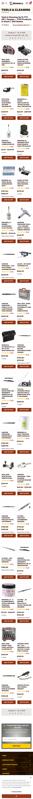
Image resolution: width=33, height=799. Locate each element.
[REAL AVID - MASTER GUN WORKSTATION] (9, 465)
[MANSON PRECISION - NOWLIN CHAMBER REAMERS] (9, 676)
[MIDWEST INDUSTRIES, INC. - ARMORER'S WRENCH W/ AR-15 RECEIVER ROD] (24, 549)
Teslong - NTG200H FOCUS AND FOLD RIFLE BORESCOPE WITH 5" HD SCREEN (23, 392)
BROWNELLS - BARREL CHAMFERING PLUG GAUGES (7, 225)
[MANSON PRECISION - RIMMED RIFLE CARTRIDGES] (9, 423)
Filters (6, 25)
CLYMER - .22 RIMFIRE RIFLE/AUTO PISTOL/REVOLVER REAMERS (24, 603)
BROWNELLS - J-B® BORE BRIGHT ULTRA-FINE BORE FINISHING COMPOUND (8, 603)
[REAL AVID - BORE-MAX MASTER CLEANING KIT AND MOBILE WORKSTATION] (24, 294)
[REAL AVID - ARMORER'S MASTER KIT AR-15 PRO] (9, 50)
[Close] (31, 778)
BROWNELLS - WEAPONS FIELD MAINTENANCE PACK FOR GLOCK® (24, 143)
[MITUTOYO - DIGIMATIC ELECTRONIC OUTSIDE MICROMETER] (9, 90)
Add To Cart (8, 76)
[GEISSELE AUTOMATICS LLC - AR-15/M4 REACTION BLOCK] (9, 336)
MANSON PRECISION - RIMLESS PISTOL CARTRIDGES (8, 518)
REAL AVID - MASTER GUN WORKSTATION (7, 476)
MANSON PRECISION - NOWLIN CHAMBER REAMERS (8, 688)
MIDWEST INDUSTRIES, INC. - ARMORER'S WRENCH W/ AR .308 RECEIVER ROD (8, 393)
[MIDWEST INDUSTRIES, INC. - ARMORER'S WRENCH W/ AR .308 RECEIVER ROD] (9, 380)
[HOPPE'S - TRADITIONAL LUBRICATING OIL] (9, 131)
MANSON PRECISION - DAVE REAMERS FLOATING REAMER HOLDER (24, 478)
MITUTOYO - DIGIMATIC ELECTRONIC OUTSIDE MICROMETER (6, 102)
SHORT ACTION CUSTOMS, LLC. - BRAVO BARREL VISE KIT (23, 183)
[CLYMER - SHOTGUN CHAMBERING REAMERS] (24, 507)
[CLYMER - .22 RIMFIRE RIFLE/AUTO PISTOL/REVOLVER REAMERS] (24, 590)
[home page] (16, 3)
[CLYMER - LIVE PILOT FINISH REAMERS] (9, 549)
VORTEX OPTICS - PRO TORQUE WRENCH (23, 687)
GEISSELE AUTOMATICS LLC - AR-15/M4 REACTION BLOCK (8, 347)
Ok (16, 796)
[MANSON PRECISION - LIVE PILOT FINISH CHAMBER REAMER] (9, 255)
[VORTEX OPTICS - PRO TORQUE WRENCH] (24, 676)
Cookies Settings (16, 791)
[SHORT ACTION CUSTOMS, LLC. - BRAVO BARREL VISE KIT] (24, 171)
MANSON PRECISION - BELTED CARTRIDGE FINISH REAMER (24, 348)
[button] (2, 3)
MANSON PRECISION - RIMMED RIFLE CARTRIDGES (7, 435)
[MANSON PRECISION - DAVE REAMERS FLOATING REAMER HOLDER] (24, 465)
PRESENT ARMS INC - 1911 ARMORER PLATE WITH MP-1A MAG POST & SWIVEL (23, 647)
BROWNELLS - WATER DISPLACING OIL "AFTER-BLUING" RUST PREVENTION (24, 102)
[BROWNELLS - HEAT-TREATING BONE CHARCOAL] (24, 423)
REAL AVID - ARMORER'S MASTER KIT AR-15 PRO (8, 62)
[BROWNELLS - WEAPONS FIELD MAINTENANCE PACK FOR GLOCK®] (24, 131)
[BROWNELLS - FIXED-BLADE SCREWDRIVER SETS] (9, 171)
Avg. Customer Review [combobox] (21, 25)
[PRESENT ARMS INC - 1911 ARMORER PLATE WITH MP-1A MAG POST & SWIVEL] (24, 634)
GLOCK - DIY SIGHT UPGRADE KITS (24, 265)
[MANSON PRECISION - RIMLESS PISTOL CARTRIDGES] (9, 507)
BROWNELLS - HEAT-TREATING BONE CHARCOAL (23, 434)
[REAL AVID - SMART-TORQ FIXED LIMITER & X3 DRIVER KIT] (9, 634)
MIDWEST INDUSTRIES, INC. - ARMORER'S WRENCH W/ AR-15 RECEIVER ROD (24, 561)
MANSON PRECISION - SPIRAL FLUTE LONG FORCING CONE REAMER (7, 307)
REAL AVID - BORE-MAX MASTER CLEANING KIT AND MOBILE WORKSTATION (24, 307)
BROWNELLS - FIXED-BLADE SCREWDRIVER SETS (7, 183)
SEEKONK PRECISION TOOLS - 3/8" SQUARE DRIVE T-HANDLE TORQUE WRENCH (23, 226)
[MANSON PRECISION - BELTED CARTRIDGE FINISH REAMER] (24, 336)
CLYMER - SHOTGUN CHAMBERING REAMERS (22, 518)
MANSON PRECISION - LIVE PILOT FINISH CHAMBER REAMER (8, 266)
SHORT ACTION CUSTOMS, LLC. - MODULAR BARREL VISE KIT (24, 62)
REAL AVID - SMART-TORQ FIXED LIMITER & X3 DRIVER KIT (7, 646)
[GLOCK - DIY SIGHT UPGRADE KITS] (24, 255)
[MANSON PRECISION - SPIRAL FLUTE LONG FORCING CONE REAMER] (9, 294)
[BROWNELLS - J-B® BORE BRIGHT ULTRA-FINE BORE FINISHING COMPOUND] (9, 590)
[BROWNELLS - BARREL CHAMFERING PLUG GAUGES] (9, 213)
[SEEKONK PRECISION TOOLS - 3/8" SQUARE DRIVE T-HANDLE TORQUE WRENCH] (24, 213)
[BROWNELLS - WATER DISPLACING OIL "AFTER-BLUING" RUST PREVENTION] (24, 90)
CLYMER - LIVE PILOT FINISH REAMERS (7, 560)
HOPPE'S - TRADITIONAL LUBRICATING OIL (8, 142)
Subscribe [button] (16, 746)
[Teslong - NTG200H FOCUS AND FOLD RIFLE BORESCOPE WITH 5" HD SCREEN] (24, 380)
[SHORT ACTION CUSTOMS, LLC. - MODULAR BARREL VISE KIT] (24, 50)
